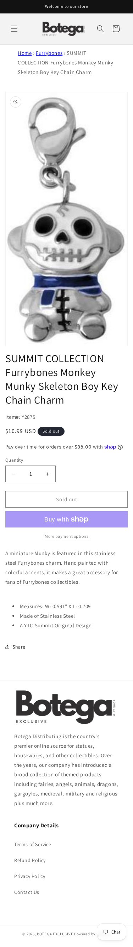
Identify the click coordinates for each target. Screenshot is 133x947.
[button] (14, 28)
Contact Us (26, 892)
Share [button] (19, 647)
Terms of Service (32, 844)
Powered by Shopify (92, 933)
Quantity (14, 460)
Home (25, 53)
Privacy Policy (29, 876)
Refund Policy (30, 860)
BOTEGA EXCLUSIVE (55, 933)
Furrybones (49, 53)
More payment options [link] (66, 536)
